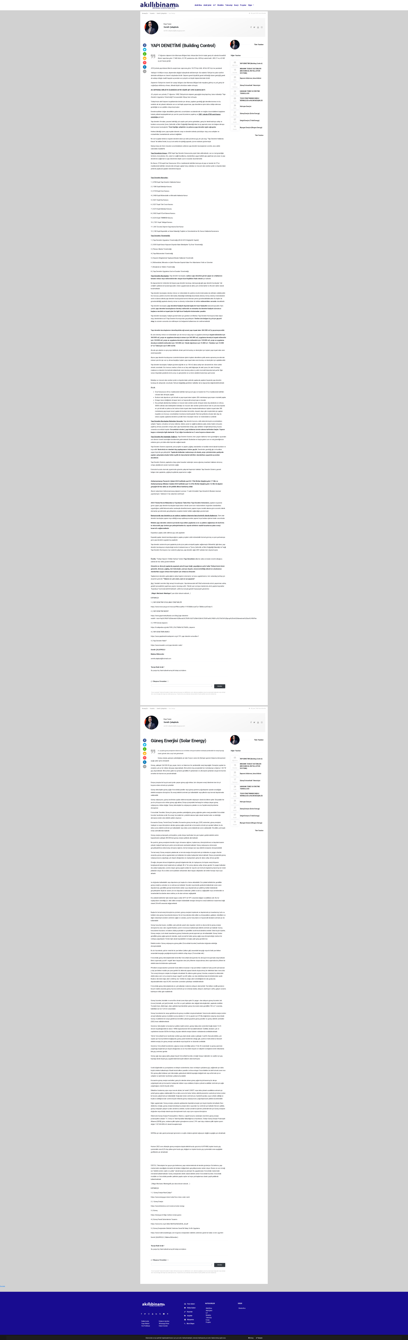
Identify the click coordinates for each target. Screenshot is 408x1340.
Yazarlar (152, 13)
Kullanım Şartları (164, 1321)
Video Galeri (191, 1308)
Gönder (219, 686)
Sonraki (2, 1286)
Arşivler (189, 1316)
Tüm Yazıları (259, 44)
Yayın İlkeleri (145, 1323)
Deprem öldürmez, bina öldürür (250, 78)
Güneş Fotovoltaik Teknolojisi (250, 85)
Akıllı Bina (198, 5)
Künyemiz (190, 1319)
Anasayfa (145, 13)
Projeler (243, 5)
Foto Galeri (191, 1304)
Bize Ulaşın (190, 1323)
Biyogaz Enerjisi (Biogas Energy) (251, 127)
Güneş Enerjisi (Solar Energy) (250, 113)
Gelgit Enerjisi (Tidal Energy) (249, 120)
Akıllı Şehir (207, 5)
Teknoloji (228, 5)
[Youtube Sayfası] (153, 1314)
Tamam (259, 1338)
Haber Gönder (163, 1326)
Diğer (250, 5)
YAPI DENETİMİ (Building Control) (251, 63)
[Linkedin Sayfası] (157, 1314)
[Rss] (160, 1314)
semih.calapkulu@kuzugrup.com (174, 31)
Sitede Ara (242, 1308)
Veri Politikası (145, 1326)
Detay (251, 1338)
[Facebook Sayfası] (142, 1314)
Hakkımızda (145, 1321)
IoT (214, 5)
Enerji (236, 5)
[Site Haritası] (164, 1314)
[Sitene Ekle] (168, 1314)
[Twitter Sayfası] (145, 1314)
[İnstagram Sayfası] (149, 1314)
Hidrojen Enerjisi (245, 106)
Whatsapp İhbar (164, 1323)
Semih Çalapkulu (162, 13)
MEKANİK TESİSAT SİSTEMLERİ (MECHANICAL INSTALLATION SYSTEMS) (250, 71)
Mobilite (220, 5)
